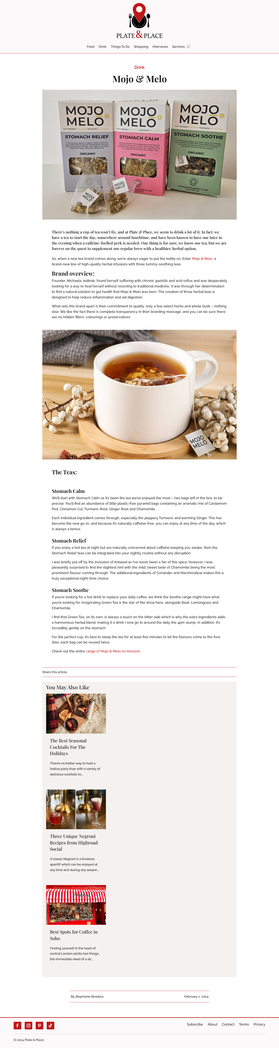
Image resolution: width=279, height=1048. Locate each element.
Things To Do (120, 46)
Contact (228, 1024)
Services (178, 46)
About (212, 1024)
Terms (244, 1024)
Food (91, 46)
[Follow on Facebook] (17, 1025)
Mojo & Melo (202, 259)
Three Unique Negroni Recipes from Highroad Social (74, 842)
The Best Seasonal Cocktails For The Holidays (68, 746)
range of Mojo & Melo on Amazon (113, 651)
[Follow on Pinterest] (39, 1025)
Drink (102, 46)
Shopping (141, 46)
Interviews (160, 46)
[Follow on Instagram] (28, 1025)
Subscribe (195, 1024)
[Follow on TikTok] (50, 1025)
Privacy (259, 1024)
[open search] (188, 46)
